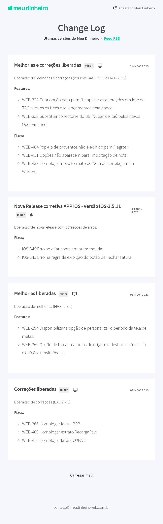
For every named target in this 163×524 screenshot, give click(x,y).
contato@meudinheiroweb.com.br (81, 507)
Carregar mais (81, 475)
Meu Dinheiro (81, 500)
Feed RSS (112, 38)
